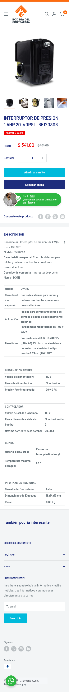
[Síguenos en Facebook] (6, 648)
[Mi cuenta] (54, 14)
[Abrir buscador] (47, 14)
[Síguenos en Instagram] (21, 648)
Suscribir (15, 618)
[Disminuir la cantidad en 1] (22, 158)
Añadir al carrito (34, 172)
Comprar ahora (34, 184)
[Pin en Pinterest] (48, 216)
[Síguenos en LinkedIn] (28, 648)
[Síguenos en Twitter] (13, 648)
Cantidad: (10, 158)
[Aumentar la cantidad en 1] (42, 158)
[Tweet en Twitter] (55, 216)
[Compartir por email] (62, 216)
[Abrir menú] (6, 14)
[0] (62, 14)
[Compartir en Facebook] (40, 216)
